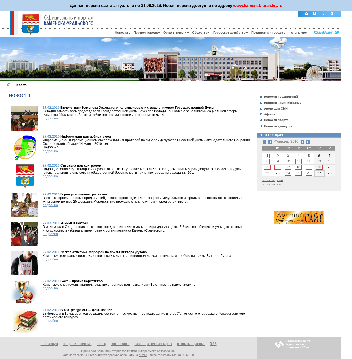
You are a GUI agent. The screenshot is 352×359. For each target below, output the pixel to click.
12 (309, 161)
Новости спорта (276, 120)
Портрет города (146, 32)
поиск (101, 344)
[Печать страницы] (316, 17)
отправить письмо (77, 344)
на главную (49, 344)
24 (288, 173)
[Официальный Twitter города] (327, 32)
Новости (122, 32)
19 (309, 167)
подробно (50, 118)
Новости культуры (278, 126)
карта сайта (120, 344)
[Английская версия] (4, 33)
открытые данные (191, 344)
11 (298, 161)
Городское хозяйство (229, 32)
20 (319, 167)
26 (309, 173)
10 (288, 161)
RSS (213, 344)
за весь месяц (272, 184)
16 (278, 167)
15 (267, 167)
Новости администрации (283, 102)
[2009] (264, 141)
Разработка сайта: (298, 344)
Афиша (269, 114)
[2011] (308, 141)
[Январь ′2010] (270, 141)
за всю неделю (272, 180)
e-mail (143, 355)
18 (298, 167)
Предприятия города (267, 32)
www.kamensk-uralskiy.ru (257, 5)
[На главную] (308, 17)
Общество (200, 32)
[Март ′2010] (302, 141)
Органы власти (175, 32)
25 (298, 173)
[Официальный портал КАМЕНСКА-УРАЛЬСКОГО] (69, 20)
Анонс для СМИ (276, 108)
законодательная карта (153, 344)
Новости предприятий (281, 96)
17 (288, 167)
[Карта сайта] (333, 17)
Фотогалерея (299, 32)
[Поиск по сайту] (325, 17)
